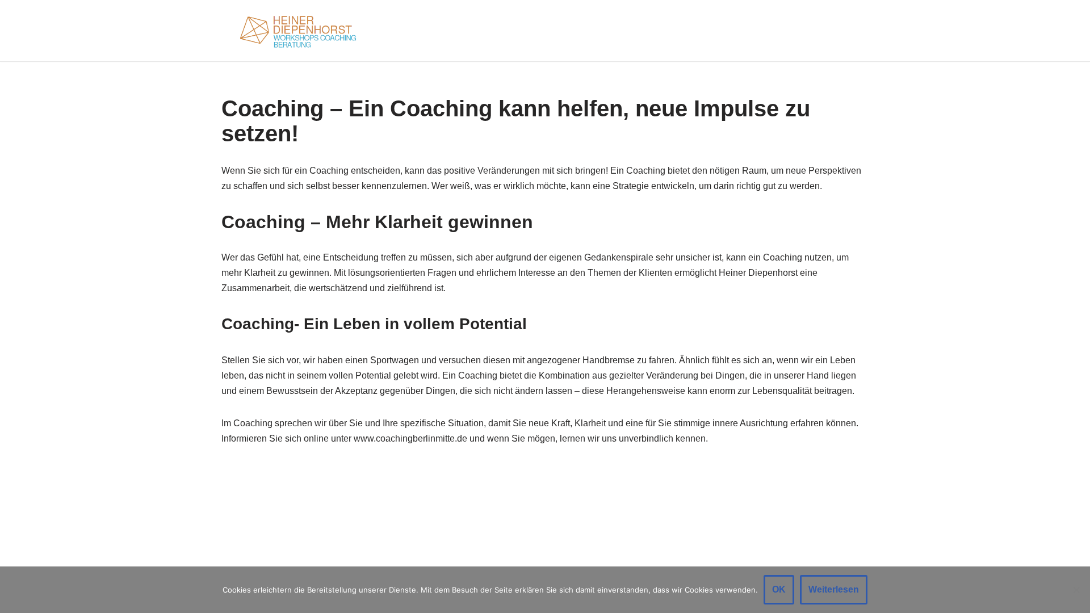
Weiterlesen (833, 589)
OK (779, 589)
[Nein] (1075, 589)
